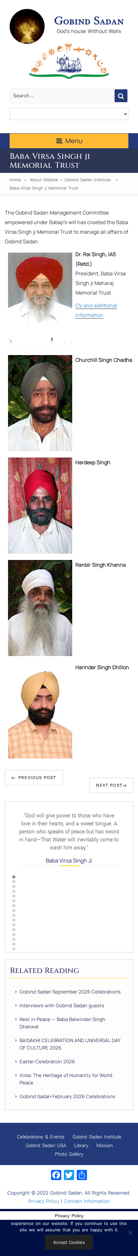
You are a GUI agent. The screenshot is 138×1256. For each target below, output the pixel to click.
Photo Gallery (69, 1154)
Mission (104, 1145)
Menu (73, 140)
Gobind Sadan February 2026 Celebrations (67, 1096)
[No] (130, 1232)
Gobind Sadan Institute (88, 179)
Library (81, 1145)
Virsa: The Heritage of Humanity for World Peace (66, 1079)
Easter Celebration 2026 (47, 1061)
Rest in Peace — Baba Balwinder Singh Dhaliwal (62, 1023)
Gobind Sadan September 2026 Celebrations (70, 991)
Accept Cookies (69, 1242)
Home (15, 179)
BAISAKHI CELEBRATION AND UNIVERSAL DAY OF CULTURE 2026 (70, 1044)
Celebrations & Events (41, 1136)
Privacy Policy (43, 1201)
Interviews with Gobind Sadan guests (62, 1005)
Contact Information (87, 1201)
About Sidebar (44, 179)
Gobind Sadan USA (46, 1145)
